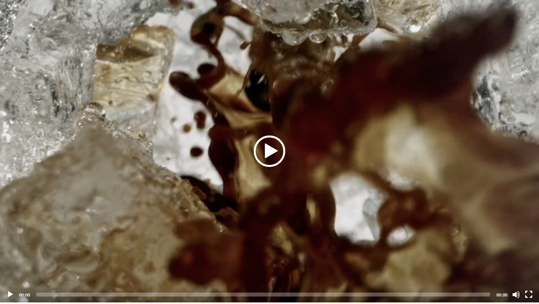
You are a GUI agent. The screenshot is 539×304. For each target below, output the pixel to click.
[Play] (10, 294)
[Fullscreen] (529, 294)
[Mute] (516, 294)
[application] (269, 151)
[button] (269, 151)
